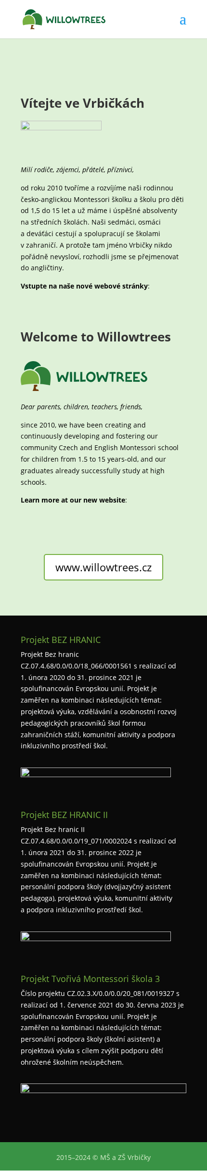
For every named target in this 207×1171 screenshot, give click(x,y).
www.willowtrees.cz (103, 567)
